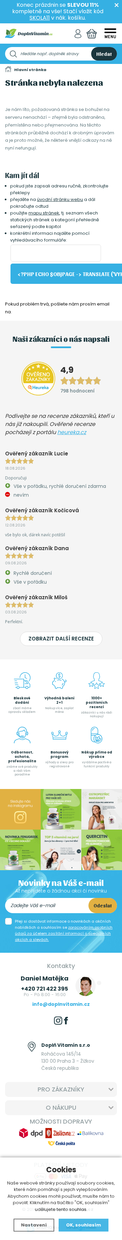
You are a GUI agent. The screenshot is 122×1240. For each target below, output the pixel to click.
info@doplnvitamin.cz (61, 1004)
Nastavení (34, 1225)
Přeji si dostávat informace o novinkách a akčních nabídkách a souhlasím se (64, 930)
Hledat (104, 54)
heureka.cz (71, 432)
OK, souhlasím (83, 1225)
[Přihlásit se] (78, 34)
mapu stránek (43, 213)
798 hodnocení (77, 390)
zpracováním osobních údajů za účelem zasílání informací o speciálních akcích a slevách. (64, 933)
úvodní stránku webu (60, 199)
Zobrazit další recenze (61, 638)
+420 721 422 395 (44, 989)
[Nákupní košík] (91, 34)
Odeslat (103, 905)
